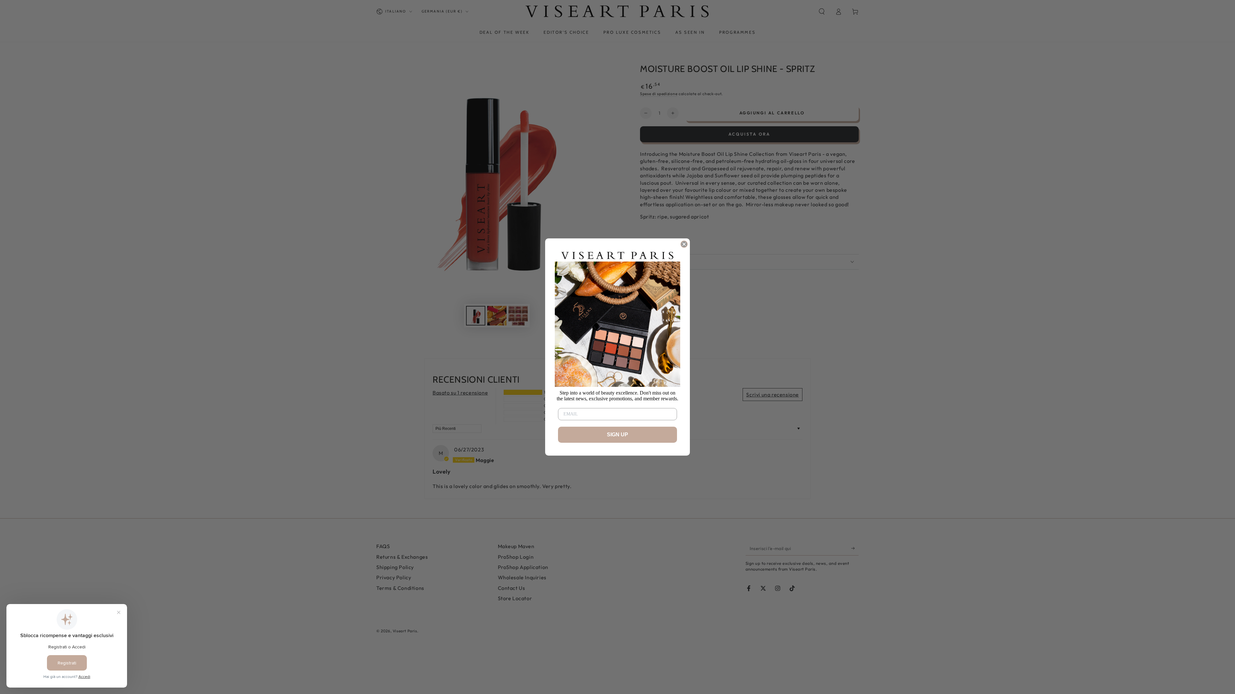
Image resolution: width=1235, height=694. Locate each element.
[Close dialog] (684, 244)
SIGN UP (617, 434)
